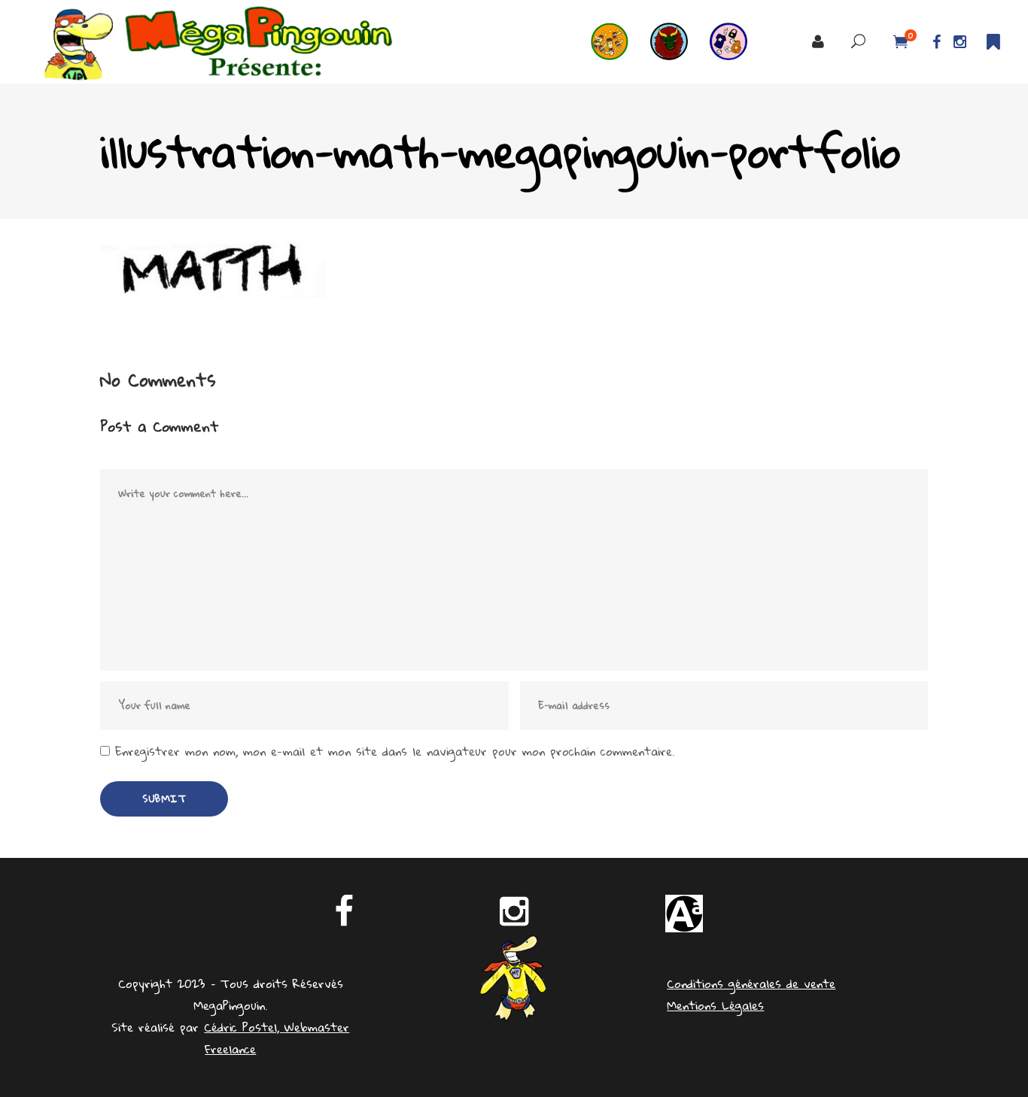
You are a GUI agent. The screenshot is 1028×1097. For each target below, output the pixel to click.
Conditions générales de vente (751, 983)
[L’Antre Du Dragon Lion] (680, 41)
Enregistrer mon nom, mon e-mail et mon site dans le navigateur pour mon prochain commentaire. (394, 751)
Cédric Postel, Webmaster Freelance (276, 1038)
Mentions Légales (715, 1005)
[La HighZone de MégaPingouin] (620, 41)
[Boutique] (739, 41)
